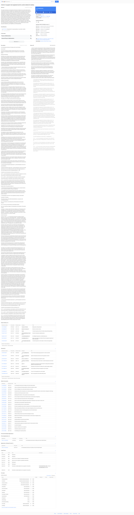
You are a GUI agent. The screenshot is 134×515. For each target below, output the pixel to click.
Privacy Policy (75, 513)
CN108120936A (4, 352)
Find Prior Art (46, 12)
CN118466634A (4, 415)
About (55, 513)
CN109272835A (4, 402)
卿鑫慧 (42, 16)
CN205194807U (4, 338)
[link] (13, 29)
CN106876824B (4, 400)
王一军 (46, 16)
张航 (47, 16)
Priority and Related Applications (45, 39)
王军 (43, 16)
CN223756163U (4, 428)
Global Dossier (46, 41)
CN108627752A (4, 355)
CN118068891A (4, 371)
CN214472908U (4, 430)
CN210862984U (4, 421)
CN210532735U (4, 404)
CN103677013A (4, 333)
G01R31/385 (5, 29)
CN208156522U (4, 396)
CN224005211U (4, 423)
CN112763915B (4, 387)
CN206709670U (4, 398)
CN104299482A (4, 406)
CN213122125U (4, 419)
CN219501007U (4, 411)
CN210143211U (4, 413)
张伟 (39, 16)
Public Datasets (66, 513)
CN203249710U (4, 394)
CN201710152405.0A (5, 440)
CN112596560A (4, 363)
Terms (71, 513)
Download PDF (39, 12)
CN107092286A (4, 389)
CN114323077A (4, 366)
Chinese (42, 14)
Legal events (49, 38)
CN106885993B (4, 385)
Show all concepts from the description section (9, 507)
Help (79, 513)
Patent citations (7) (40, 38)
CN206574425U (4, 417)
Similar (51, 12)
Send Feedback (59, 513)
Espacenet (42, 41)
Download (49, 475)
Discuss (50, 41)
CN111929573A (4, 360)
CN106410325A (4, 340)
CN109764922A (4, 358)
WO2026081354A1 (4, 373)
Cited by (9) (45, 38)
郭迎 (49, 16)
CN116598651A (4, 368)
